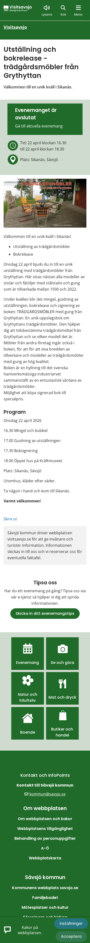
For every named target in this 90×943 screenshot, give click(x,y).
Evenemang (27, 662)
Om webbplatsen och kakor (45, 819)
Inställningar (71, 923)
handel (62, 735)
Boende (27, 732)
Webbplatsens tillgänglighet (45, 828)
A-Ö (45, 848)
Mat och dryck (62, 697)
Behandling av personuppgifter (45, 838)
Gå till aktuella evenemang (39, 126)
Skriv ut (10, 519)
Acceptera (71, 936)
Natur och (27, 694)
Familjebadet (45, 897)
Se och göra (62, 662)
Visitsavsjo (15, 27)
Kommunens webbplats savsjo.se (45, 888)
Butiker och (62, 729)
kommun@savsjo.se (48, 794)
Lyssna (47, 14)
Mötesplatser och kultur (45, 907)
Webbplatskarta (45, 858)
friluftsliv (27, 700)
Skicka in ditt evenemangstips (45, 613)
